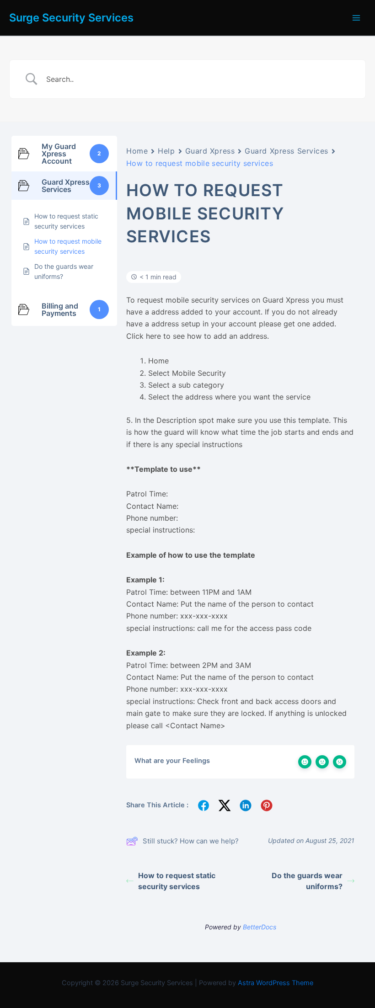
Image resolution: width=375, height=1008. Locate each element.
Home (137, 150)
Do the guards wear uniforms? (307, 881)
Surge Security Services (71, 17)
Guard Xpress (210, 150)
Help (166, 150)
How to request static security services (176, 881)
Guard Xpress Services (286, 150)
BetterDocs (259, 927)
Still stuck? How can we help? (191, 841)
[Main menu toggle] (356, 17)
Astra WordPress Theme (275, 983)
